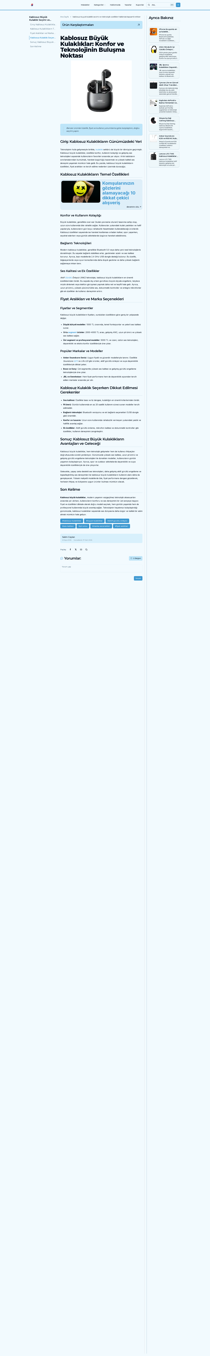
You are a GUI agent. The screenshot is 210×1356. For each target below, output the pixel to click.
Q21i (76, 361)
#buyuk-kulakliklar (94, 521)
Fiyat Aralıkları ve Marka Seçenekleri (43, 33)
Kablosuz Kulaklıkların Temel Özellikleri (43, 29)
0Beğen (137, 558)
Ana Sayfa (64, 17)
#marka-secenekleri (101, 526)
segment (72, 332)
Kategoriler (99, 5)
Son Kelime (35, 46)
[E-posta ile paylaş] (81, 549)
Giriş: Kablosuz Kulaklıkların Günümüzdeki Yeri (43, 24)
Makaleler (85, 5)
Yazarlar (128, 5)
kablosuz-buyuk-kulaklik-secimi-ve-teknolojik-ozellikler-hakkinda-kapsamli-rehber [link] (106, 17)
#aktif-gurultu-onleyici (117, 521)
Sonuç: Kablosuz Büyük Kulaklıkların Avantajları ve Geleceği (43, 42)
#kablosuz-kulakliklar (71, 521)
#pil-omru (83, 526)
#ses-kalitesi (68, 526)
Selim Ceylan (68, 537)
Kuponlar (140, 5)
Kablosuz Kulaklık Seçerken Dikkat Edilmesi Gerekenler (43, 38)
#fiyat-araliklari (121, 526)
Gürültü (68, 277)
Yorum (138, 578)
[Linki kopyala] (86, 549)
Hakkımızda (115, 5)
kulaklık (99, 149)
